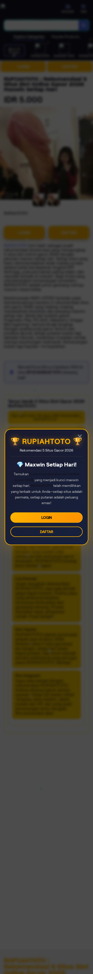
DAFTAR (46, 532)
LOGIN (46, 517)
